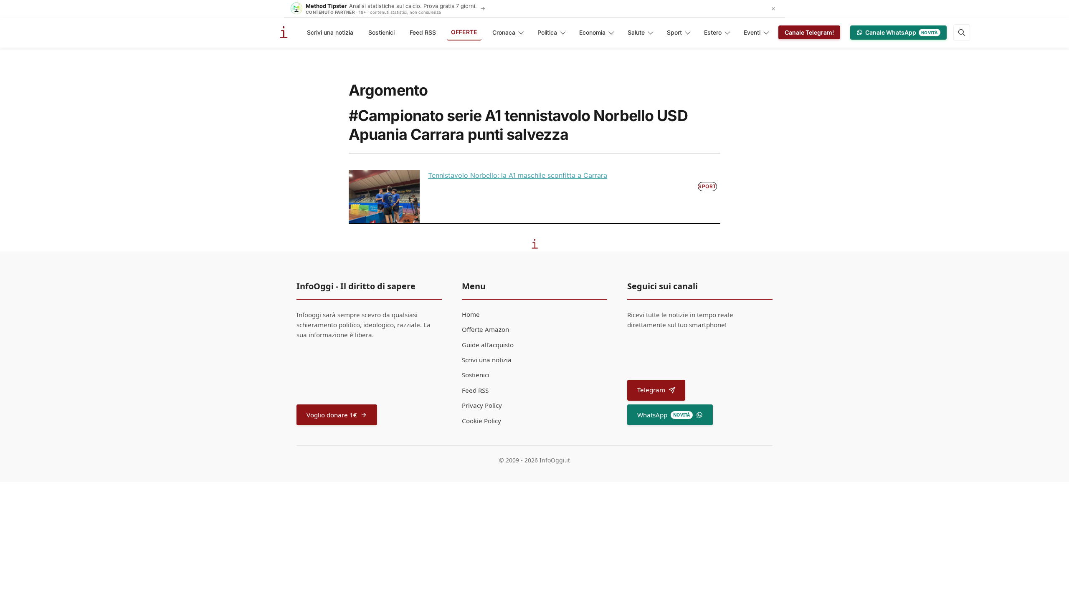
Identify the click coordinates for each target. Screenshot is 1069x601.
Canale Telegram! (809, 32)
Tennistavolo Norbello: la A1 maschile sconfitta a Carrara (517, 175)
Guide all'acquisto (488, 345)
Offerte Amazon (485, 329)
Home (471, 314)
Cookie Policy (481, 421)
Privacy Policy (482, 405)
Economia (592, 32)
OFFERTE (464, 31)
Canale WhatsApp (901, 32)
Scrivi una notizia (330, 32)
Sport (674, 32)
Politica (547, 32)
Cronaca (503, 32)
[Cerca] (961, 32)
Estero (713, 32)
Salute (636, 32)
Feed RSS (423, 32)
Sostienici (381, 32)
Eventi (752, 32)
